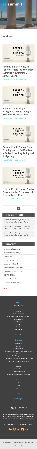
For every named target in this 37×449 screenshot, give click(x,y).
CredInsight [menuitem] (18, 399)
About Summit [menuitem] (18, 305)
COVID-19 (9, 275)
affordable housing (12, 249)
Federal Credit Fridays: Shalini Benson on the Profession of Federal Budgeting (18, 192)
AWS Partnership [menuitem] (18, 314)
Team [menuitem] (18, 308)
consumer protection (13, 271)
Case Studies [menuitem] (18, 383)
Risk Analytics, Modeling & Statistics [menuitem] (18, 374)
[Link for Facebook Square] (22, 429)
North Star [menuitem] (18, 329)
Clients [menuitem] (18, 311)
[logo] (12, 5)
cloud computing (11, 264)
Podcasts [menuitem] (18, 388)
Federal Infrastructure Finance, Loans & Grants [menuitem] (18, 358)
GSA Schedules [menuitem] (18, 319)
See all (4, 289)
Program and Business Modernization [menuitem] (18, 361)
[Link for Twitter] (18, 429)
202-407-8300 (29, 442)
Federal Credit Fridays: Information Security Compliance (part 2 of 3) (17, 227)
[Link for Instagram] (14, 429)
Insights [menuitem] (18, 379)
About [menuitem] (18, 302)
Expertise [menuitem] (18, 340)
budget (8, 256)
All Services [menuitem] (18, 343)
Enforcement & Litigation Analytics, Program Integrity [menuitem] (18, 352)
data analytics (11, 279)
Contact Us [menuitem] (18, 335)
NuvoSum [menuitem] (19, 327)
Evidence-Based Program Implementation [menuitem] (18, 356)
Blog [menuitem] (18, 385)
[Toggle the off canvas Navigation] (33, 4)
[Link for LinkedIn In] (10, 429)
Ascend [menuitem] (18, 324)
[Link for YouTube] (27, 430)
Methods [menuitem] (18, 366)
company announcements (14, 268)
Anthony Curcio (20, 79)
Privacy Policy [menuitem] (18, 445)
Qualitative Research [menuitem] (18, 371)
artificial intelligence (12, 253)
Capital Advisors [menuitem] (19, 348)
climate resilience (11, 260)
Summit (10, 442)
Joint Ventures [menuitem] (18, 322)
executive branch (11, 282)
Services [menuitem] (18, 346)
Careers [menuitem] (18, 393)
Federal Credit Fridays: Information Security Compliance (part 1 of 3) (17, 234)
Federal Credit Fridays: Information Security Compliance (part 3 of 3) (17, 221)
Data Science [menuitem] (19, 369)
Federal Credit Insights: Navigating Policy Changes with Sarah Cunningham (16, 111)
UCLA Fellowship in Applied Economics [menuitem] (18, 316)
